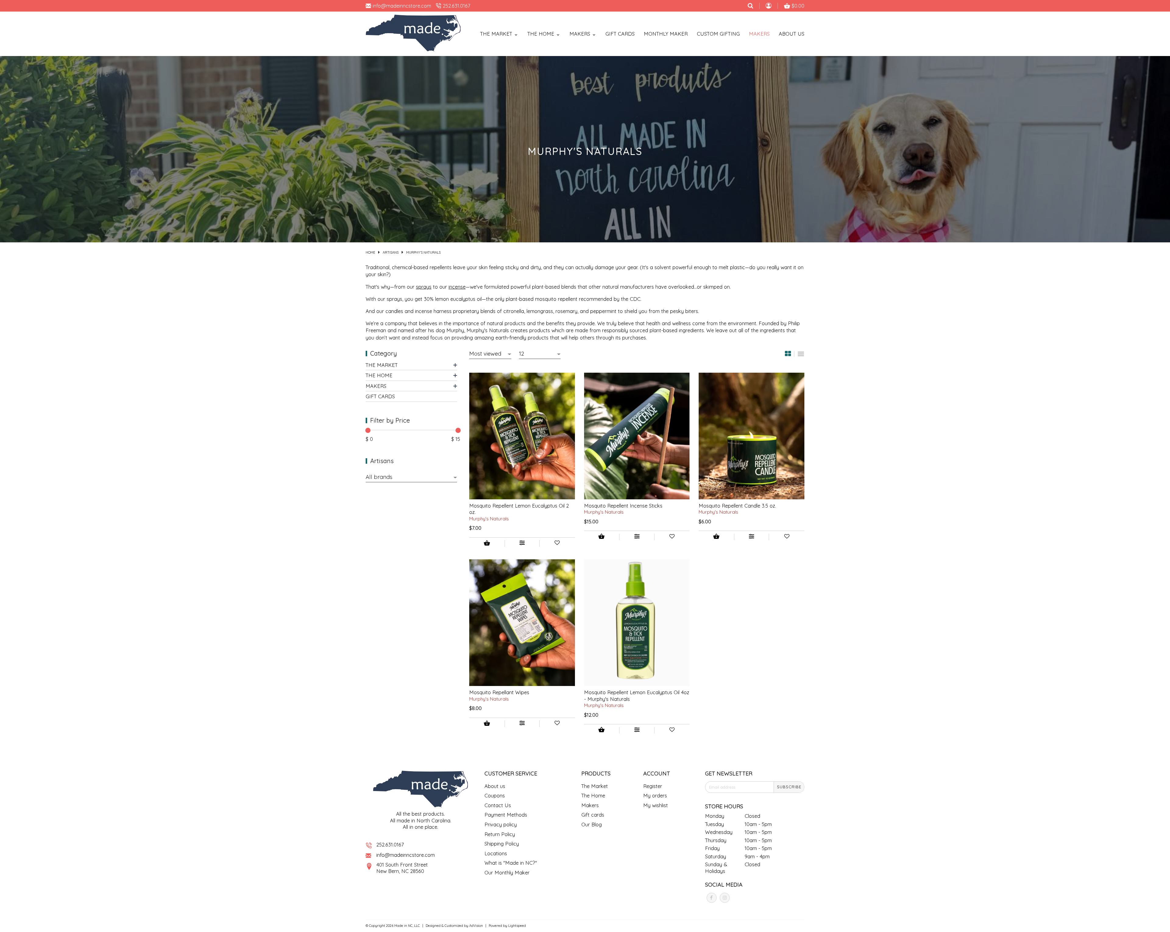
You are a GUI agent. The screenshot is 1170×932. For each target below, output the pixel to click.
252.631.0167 (390, 844)
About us (494, 786)
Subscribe (789, 786)
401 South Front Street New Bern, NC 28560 (402, 867)
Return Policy (499, 834)
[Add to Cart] (487, 543)
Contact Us (497, 805)
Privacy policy (500, 824)
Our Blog (591, 824)
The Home (379, 375)
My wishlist (655, 805)
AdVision (476, 925)
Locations (495, 853)
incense (457, 286)
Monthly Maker (666, 33)
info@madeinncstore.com (405, 855)
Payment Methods (505, 814)
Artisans (391, 252)
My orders (655, 795)
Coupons (494, 795)
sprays (423, 286)
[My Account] (768, 6)
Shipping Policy (501, 843)
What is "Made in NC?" (510, 863)
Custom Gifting (718, 33)
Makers (759, 33)
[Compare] (522, 543)
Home (370, 252)
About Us (791, 33)
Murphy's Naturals (423, 252)
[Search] (750, 6)
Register (652, 786)
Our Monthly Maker (507, 872)
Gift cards (620, 33)
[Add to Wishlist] (557, 543)
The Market (382, 365)
